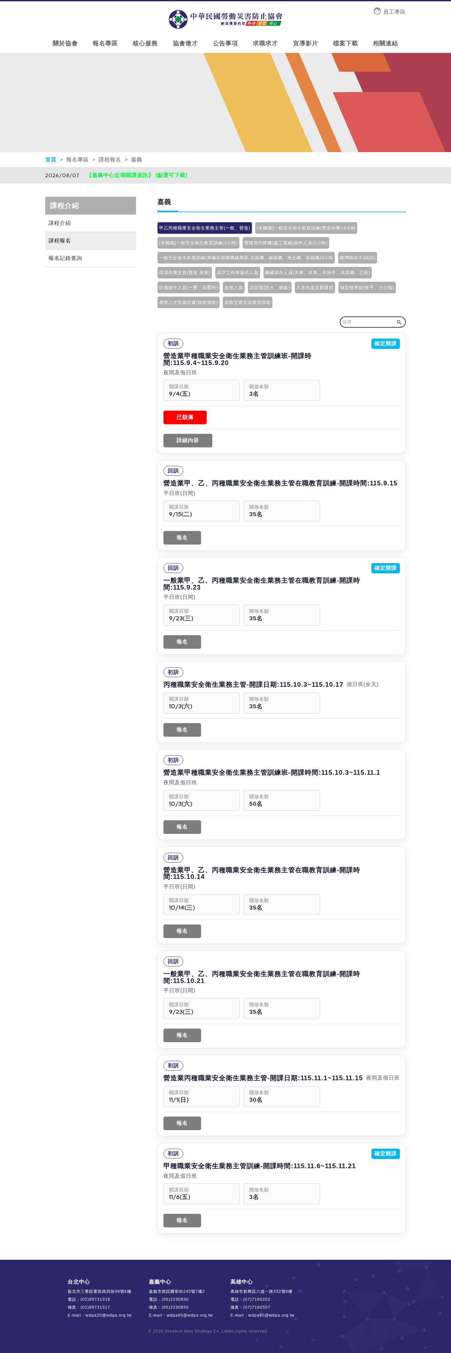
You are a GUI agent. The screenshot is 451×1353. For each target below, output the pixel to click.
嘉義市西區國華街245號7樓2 (177, 1291)
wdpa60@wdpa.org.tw (190, 1315)
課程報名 (60, 240)
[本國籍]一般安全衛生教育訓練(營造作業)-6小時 (306, 228)
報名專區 (105, 43)
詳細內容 (188, 440)
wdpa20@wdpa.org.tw (109, 1315)
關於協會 (65, 43)
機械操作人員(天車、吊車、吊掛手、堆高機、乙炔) (317, 272)
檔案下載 (345, 43)
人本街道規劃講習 (314, 287)
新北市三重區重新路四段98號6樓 (99, 1291)
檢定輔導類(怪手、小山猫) (367, 287)
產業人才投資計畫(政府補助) (188, 302)
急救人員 (234, 287)
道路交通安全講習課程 (248, 302)
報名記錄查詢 (65, 258)
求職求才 (265, 43)
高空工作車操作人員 (238, 272)
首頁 (51, 159)
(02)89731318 (95, 1299)
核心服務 (145, 43)
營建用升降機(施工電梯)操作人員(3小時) (286, 242)
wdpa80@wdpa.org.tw (271, 1315)
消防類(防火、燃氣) (270, 287)
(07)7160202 (256, 1299)
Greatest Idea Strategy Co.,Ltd (196, 1331)
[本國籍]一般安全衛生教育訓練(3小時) (198, 242)
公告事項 (225, 43)
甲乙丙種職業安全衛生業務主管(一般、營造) (204, 228)
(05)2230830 (175, 1299)
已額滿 (185, 417)
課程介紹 (60, 223)
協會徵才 (185, 43)
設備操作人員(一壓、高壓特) (188, 287)
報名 (182, 537)
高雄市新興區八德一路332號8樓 (261, 1291)
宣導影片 (305, 43)
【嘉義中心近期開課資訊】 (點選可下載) (137, 175)
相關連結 (385, 43)
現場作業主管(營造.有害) (184, 272)
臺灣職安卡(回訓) (357, 257)
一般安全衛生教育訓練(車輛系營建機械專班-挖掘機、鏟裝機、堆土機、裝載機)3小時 (246, 257)
